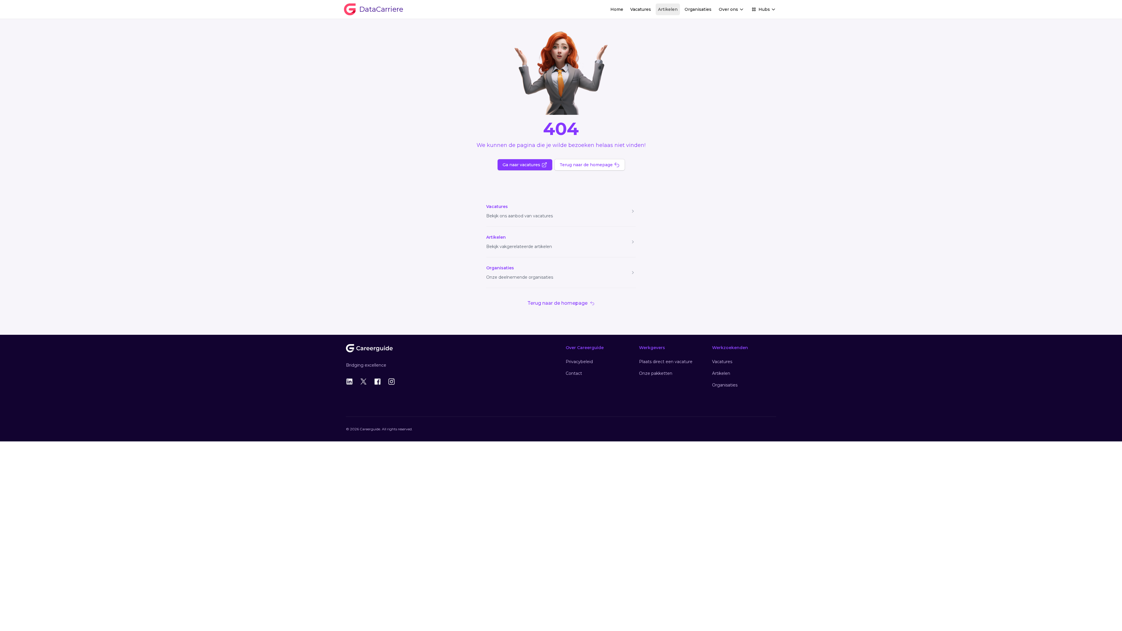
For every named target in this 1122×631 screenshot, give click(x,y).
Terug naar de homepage (586, 164)
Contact (574, 373)
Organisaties (698, 9)
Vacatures (640, 9)
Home (616, 9)
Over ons (728, 9)
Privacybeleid (579, 361)
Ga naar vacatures (521, 164)
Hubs (764, 9)
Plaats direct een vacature (665, 361)
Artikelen (668, 9)
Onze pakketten (655, 373)
